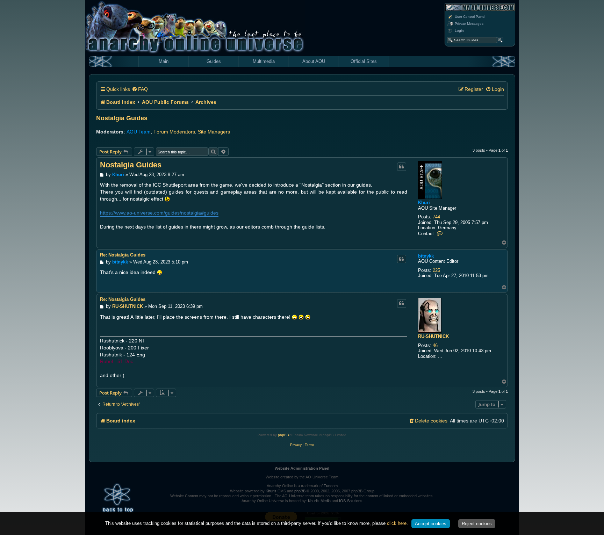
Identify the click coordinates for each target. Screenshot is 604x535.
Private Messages (469, 24)
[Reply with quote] (401, 166)
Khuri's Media (319, 501)
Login (459, 30)
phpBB (283, 435)
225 (436, 270)
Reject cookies (477, 523)
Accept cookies (430, 523)
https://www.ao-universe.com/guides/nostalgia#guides (159, 213)
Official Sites (364, 61)
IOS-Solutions (350, 501)
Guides (214, 61)
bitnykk (426, 256)
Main (163, 61)
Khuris (271, 491)
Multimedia (264, 61)
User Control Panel (470, 17)
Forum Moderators (174, 132)
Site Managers (214, 132)
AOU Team (139, 132)
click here (397, 523)
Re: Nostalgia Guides (122, 255)
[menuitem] (140, 89)
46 (435, 345)
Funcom (331, 486)
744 (436, 216)
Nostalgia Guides (122, 118)
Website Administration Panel (302, 468)
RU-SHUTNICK (433, 336)
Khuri (424, 202)
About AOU (313, 61)
